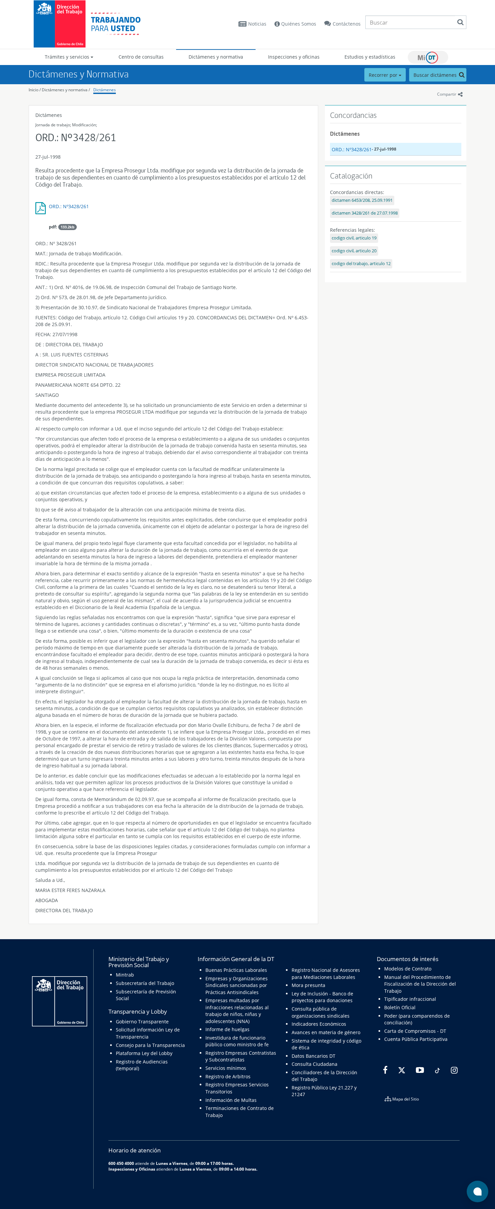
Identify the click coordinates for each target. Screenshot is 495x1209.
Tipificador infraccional (410, 999)
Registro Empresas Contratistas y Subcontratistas (240, 1056)
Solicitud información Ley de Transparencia (148, 1033)
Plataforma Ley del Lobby (144, 1053)
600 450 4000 (121, 1163)
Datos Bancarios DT (313, 1056)
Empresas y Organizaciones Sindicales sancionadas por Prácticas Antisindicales (236, 985)
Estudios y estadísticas (369, 57)
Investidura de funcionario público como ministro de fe (237, 1041)
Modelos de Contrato (407, 968)
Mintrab (125, 975)
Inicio (33, 90)
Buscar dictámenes (436, 75)
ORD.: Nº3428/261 (69, 206)
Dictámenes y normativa (216, 57)
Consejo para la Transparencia (150, 1045)
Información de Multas (231, 1100)
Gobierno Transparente (142, 1021)
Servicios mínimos (225, 1068)
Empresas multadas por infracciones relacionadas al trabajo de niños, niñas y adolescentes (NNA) (237, 1010)
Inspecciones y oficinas (294, 57)
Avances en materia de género (326, 1032)
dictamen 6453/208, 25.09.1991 (362, 200)
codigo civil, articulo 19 (354, 238)
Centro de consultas (141, 57)
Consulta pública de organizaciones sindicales (321, 1012)
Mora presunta (308, 985)
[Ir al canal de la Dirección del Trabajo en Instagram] (453, 1070)
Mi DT (428, 57)
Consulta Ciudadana (314, 1064)
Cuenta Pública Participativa (416, 1039)
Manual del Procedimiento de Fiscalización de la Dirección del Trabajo (420, 984)
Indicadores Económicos (319, 1024)
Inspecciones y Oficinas (131, 1169)
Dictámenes (104, 90)
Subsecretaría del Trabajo (145, 983)
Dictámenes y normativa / (66, 90)
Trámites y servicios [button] (68, 57)
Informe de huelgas (227, 1029)
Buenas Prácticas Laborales (236, 970)
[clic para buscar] (460, 22)
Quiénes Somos (298, 24)
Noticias (257, 24)
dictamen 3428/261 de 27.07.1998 (365, 213)
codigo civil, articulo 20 (354, 251)
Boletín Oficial (400, 1007)
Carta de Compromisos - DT (415, 1031)
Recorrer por (384, 75)
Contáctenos (347, 24)
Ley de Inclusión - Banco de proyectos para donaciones (322, 997)
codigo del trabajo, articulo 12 (361, 263)
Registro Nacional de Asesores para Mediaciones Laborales (326, 973)
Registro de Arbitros (228, 1076)
